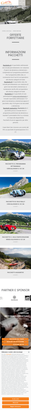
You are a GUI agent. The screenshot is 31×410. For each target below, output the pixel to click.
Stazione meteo (18, 344)
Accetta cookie (15, 398)
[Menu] (28, 3)
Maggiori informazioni (15, 406)
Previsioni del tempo (16, 339)
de (20, 3)
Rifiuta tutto (15, 402)
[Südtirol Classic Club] (6, 3)
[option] (15, 13)
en (23, 3)
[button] (28, 352)
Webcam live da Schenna (15, 342)
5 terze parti (8, 354)
